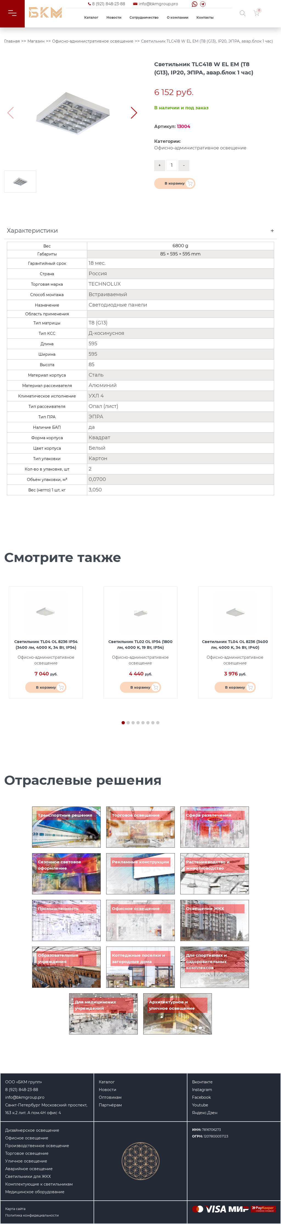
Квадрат (99, 438)
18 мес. (97, 263)
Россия (98, 274)
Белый (97, 448)
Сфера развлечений (208, 815)
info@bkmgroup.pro (158, 3)
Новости (113, 17)
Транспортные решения (65, 815)
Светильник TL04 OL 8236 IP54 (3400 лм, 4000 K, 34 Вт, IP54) (46, 644)
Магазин (35, 41)
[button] (134, 113)
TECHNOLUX (105, 284)
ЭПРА (96, 417)
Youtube (200, 1105)
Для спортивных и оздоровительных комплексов (206, 961)
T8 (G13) (98, 323)
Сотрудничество (144, 17)
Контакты (204, 17)
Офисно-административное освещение (92, 41)
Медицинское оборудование (34, 1191)
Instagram (202, 1089)
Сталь (96, 375)
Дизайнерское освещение (32, 1130)
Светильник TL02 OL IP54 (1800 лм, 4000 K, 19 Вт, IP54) (140, 644)
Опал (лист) (103, 406)
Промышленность (58, 908)
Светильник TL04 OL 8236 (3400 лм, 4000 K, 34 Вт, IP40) (235, 644)
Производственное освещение (37, 1145)
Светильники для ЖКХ (28, 1176)
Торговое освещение (136, 815)
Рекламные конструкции (140, 861)
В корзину (175, 183)
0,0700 (97, 479)
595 (93, 344)
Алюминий (103, 385)
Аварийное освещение (29, 1168)
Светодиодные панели (118, 305)
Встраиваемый (108, 294)
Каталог (91, 17)
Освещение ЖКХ (205, 908)
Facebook (201, 1097)
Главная (12, 41)
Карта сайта (15, 1209)
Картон (98, 458)
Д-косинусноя (106, 333)
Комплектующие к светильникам (39, 1184)
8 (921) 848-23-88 (108, 3)
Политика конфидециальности (32, 1215)
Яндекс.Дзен (204, 1112)
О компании (177, 17)
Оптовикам (110, 1097)
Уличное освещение (26, 1161)
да (92, 427)
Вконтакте (202, 1082)
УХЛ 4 (96, 396)
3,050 (95, 490)
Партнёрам (110, 1105)
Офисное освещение (136, 908)
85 (91, 364)
